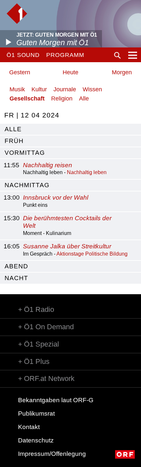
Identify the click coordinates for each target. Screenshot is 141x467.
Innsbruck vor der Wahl (55, 197)
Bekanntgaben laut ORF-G (55, 400)
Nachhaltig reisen (47, 165)
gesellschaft (27, 98)
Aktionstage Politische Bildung (92, 254)
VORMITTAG (25, 152)
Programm (65, 55)
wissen (92, 89)
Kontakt (29, 426)
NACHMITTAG (27, 185)
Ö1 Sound (23, 55)
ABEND (16, 266)
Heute (70, 72)
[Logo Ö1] (17, 13)
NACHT (16, 278)
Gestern (19, 72)
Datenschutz (36, 440)
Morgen (122, 72)
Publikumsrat (36, 413)
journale (64, 89)
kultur (39, 89)
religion (61, 98)
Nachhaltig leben (87, 172)
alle (13, 129)
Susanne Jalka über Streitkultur (67, 246)
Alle (84, 98)
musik (17, 89)
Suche (117, 55)
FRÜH (14, 140)
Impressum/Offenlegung (52, 453)
